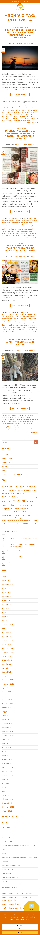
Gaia (18, 421)
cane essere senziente (18, 104)
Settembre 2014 (8, 735)
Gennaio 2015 (7, 724)
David (13, 419)
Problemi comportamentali (12, 474)
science (28, 120)
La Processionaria (13, 563)
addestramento (24, 312)
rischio (29, 428)
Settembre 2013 (8, 775)
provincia (34, 520)
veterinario (10, 527)
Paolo (34, 426)
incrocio (4, 423)
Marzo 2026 (6, 581)
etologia (16, 112)
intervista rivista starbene (16, 327)
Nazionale (20, 426)
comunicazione (21, 509)
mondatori (11, 231)
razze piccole (29, 329)
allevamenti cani (7, 222)
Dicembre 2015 (7, 704)
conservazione (6, 419)
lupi (22, 423)
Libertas (5, 861)
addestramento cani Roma (14, 316)
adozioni (13, 220)
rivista (3, 235)
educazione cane (23, 110)
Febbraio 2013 (7, 799)
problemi (27, 518)
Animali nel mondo (9, 834)
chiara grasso (32, 106)
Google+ (5, 822)
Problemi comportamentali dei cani (21, 520)
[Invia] (36, 442)
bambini (11, 225)
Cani (8, 106)
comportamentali (27, 505)
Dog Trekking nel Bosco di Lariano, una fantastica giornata (21, 545)
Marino (17, 518)
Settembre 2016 (8, 684)
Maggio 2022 (7, 612)
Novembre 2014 (8, 732)
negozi (17, 231)
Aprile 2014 (6, 755)
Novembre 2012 (8, 807)
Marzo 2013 (6, 795)
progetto (12, 428)
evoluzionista (31, 515)
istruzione (33, 327)
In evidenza (23, 27)
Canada (19, 417)
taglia (9, 331)
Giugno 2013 (6, 783)
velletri (35, 524)
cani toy (27, 323)
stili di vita (31, 235)
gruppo (18, 229)
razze (20, 120)
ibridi (27, 421)
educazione (14, 110)
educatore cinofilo (22, 108)
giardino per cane (12, 116)
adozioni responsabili (23, 220)
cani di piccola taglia (11, 321)
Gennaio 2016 (7, 700)
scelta (8, 235)
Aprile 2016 (6, 696)
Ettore (9, 421)
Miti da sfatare (7, 466)
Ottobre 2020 (7, 620)
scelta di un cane (15, 235)
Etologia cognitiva (24, 112)
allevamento (16, 222)
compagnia (31, 225)
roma (24, 120)
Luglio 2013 (6, 779)
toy (13, 331)
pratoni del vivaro (18, 118)
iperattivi (27, 327)
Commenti (34, 432)
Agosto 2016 (6, 688)
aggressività (19, 497)
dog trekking (31, 508)
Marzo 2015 (6, 720)
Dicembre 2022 (7, 604)
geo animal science (27, 114)
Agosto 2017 (6, 668)
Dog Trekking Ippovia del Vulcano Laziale (22, 538)
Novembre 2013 (8, 767)
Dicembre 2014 (7, 727)
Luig (19, 423)
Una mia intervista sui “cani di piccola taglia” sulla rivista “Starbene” (20, 248)
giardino (4, 116)
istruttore (9, 518)
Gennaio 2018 (7, 660)
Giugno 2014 (6, 747)
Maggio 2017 (7, 676)
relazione (19, 524)
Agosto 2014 (6, 739)
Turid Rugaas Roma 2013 (11, 877)
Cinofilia (15, 27)
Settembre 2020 (8, 624)
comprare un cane (7, 227)
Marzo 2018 (6, 656)
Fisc (3, 850)
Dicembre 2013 (7, 763)
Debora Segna (11, 108)
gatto (8, 229)
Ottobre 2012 (7, 811)
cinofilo (18, 505)
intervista (22, 116)
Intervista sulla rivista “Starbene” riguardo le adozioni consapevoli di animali (20, 135)
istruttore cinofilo (7, 118)
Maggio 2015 (7, 712)
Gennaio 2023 (7, 600)
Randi (17, 428)
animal (29, 102)
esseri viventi (9, 112)
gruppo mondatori (27, 229)
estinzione (29, 419)
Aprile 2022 (6, 616)
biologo (8, 417)
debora (31, 43)
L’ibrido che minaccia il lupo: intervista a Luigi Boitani (20, 342)
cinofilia (4, 108)
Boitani (14, 417)
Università (18, 430)
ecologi (23, 419)
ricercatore (23, 428)
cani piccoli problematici (16, 323)
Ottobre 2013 (7, 771)
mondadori (16, 329)
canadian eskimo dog (7, 501)
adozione (27, 218)
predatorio (34, 118)
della (17, 419)
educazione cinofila (21, 325)
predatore (27, 118)
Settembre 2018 (8, 652)
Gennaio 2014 (7, 759)
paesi (29, 426)
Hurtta (4, 854)
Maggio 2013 (7, 787)
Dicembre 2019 (7, 636)
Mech (30, 423)
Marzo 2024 (6, 592)
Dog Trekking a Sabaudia (16, 551)
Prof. (7, 428)
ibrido (32, 421)
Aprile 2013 (6, 791)
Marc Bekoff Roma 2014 (11, 866)
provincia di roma (7, 120)
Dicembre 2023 (7, 596)
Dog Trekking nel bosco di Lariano (20, 557)
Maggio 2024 (7, 588)
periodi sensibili (13, 233)
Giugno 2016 (6, 692)
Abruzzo (26, 415)
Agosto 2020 (6, 628)
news (25, 426)
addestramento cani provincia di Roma (22, 490)
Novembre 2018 (8, 648)
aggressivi (16, 318)
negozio (22, 231)
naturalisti (13, 426)
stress (31, 524)
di (20, 419)
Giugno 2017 (6, 672)
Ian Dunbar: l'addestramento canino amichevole (20, 858)
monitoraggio (6, 426)
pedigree (4, 233)
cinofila (4, 505)
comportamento (9, 508)
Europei (13, 421)
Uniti (13, 430)
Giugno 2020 (6, 632)
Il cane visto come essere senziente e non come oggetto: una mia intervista (20, 34)
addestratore (8, 496)
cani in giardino (14, 106)
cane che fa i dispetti (29, 318)
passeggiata (29, 231)
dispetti (4, 325)
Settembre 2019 (8, 640)
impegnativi (30, 325)
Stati (9, 430)
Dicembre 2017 (7, 664)
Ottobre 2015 (7, 708)
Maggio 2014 (7, 751)
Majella (26, 423)
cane (9, 104)
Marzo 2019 (6, 644)
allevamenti (33, 220)
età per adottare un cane (21, 227)
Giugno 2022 (6, 608)
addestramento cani (8, 314)
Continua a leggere (20, 94)
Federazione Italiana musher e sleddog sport (18, 846)
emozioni (10, 515)
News (24, 128)
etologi (35, 419)
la (14, 423)
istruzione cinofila (7, 329)
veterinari (25, 430)
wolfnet (30, 430)
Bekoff (30, 497)
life (16, 423)
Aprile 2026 (6, 577)
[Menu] (3, 6)
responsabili (32, 233)
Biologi (4, 417)
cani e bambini (22, 225)
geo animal (16, 114)
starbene (24, 235)
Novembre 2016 (8, 680)
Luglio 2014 (6, 743)
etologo (4, 421)
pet (19, 233)
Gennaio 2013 (7, 803)
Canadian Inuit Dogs (9, 838)
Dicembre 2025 (7, 585)
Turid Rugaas (6, 873)
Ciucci (31, 417)
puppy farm (24, 233)
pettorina (22, 518)
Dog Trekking (7, 458)
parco (3, 428)
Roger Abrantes (7, 869)
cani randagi (24, 106)
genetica (23, 421)
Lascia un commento (32, 123)
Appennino (33, 415)
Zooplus (4, 881)
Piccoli (22, 329)
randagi (15, 120)
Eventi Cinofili (7, 842)
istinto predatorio (30, 116)
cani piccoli (21, 321)
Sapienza (4, 430)
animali (23, 222)
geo (11, 114)
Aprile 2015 (6, 716)
